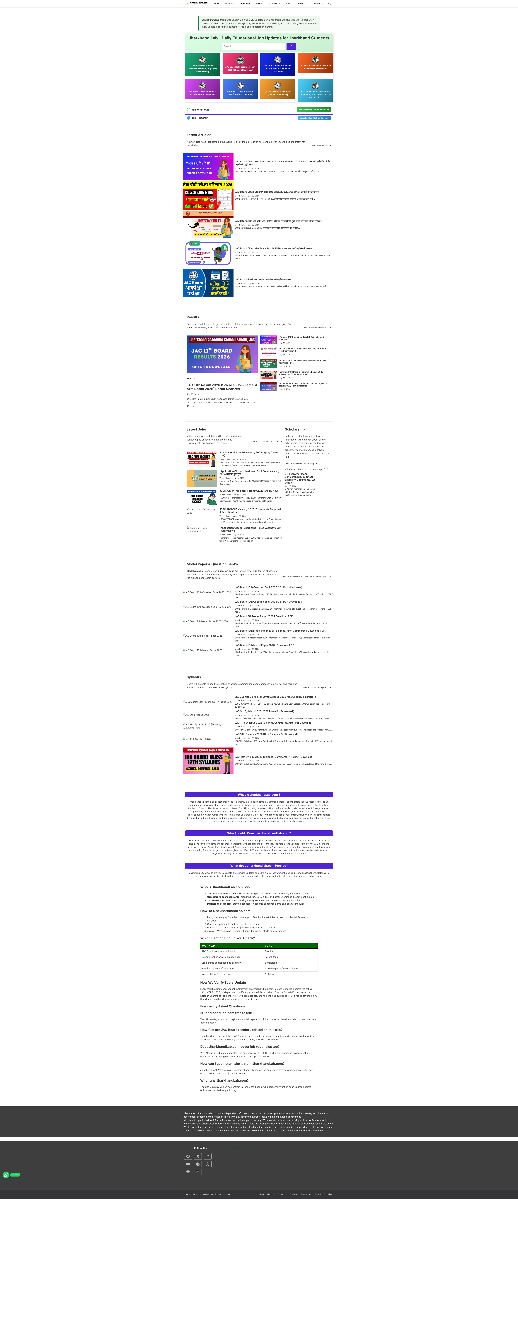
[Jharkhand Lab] (196, 3)
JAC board (272, 3)
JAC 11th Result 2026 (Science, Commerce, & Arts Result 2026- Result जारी (315, 94)
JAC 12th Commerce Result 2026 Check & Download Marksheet (278, 68)
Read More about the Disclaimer (305, 1130)
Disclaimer (294, 1194)
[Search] (291, 46)
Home (216, 3)
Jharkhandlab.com (205, 1194)
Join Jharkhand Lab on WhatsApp (314, 110)
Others (300, 3)
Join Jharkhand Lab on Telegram (314, 118)
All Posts (229, 3)
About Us (271, 1194)
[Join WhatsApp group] (6, 1175)
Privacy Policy (306, 1194)
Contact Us (317, 3)
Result (259, 3)
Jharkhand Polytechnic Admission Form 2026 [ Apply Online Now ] (202, 68)
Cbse (288, 3)
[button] (329, 3)
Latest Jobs (244, 3)
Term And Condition (323, 1194)
